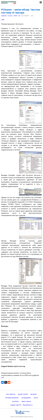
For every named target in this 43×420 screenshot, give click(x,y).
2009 (15, 16)
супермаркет (26, 398)
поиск (36, 398)
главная (3, 16)
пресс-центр (26, 401)
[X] (5, 382)
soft (2, 377)
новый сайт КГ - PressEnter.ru (21, 405)
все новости (10, 394)
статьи (10, 16)
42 (19, 16)
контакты (15, 401)
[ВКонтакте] (2, 382)
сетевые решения (12, 398)
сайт (2, 19)
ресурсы (34, 394)
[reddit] (9, 382)
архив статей (23, 394)
